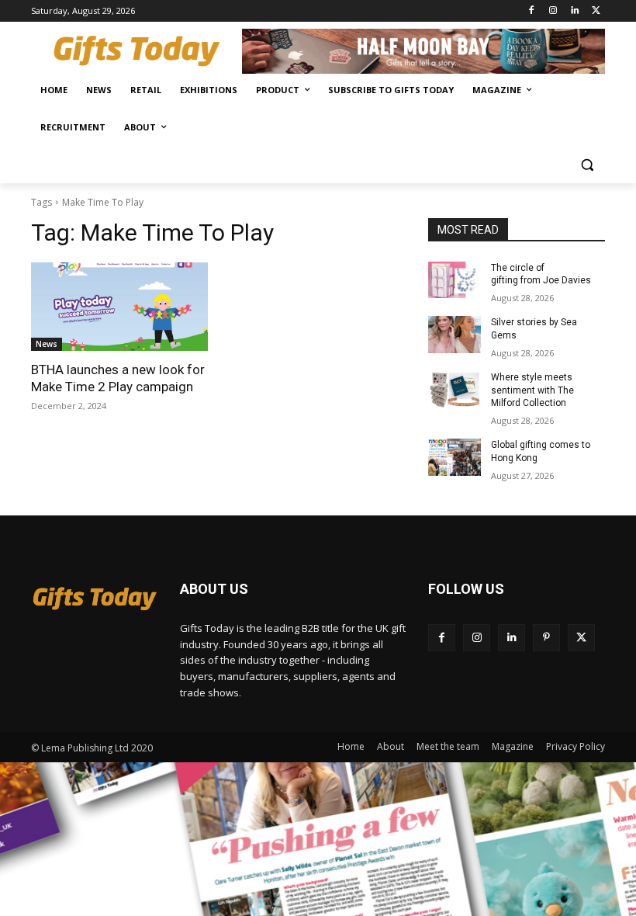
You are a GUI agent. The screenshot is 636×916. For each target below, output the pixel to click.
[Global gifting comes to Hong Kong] (454, 457)
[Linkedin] (574, 11)
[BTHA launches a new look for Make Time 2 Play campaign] (119, 306)
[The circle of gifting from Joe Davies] (454, 280)
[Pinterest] (546, 637)
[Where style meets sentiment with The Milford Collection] (454, 389)
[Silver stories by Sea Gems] (454, 334)
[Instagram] (553, 11)
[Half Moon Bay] (423, 51)
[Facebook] (532, 11)
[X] (596, 11)
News (46, 343)
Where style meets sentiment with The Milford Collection (532, 390)
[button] (587, 165)
